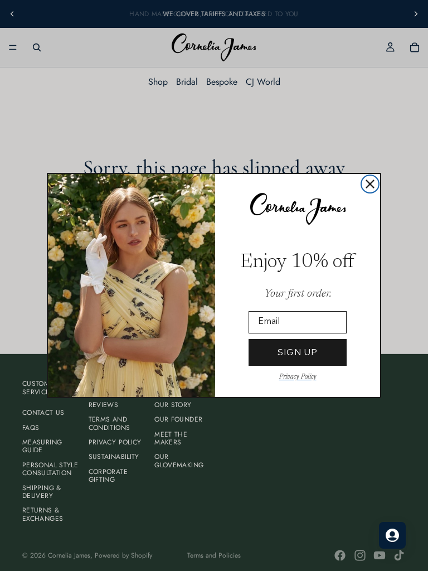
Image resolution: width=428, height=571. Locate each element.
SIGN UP (298, 352)
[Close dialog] (370, 184)
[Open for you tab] (392, 535)
